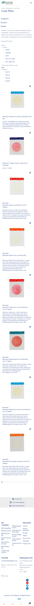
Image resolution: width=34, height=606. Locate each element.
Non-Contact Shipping (18, 502)
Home (2, 8)
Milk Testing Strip (6, 528)
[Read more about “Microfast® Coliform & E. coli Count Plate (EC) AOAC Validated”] (30, 274)
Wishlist (25, 535)
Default (7, 49)
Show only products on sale (10, 65)
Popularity (8, 52)
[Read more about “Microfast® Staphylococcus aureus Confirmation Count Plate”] (30, 86)
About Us (25, 526)
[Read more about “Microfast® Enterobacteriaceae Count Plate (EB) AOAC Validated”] (30, 326)
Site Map (25, 533)
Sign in (21, 604)
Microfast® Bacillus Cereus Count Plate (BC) (14, 255)
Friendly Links (26, 543)
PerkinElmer (26, 541)
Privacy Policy (26, 538)
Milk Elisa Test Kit (6, 531)
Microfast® (5, 203)
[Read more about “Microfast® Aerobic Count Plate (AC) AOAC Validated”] (30, 172)
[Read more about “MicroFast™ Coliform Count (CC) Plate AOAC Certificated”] (30, 132)
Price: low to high (10, 58)
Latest (7, 55)
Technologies (9, 8)
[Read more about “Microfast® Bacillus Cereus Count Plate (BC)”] (30, 222)
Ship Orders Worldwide (18, 505)
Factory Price (18, 499)
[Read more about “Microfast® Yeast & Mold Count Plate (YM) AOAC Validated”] (30, 428)
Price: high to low (10, 61)
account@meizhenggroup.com (9, 560)
